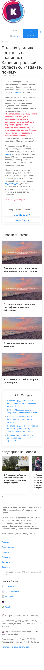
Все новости (30, 33)
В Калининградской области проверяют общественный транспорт (20, 438)
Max (6, 602)
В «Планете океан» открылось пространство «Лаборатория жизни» (21, 419)
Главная (5, 542)
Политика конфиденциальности (16, 647)
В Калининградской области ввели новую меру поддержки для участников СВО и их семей (22, 428)
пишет (8, 154)
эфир (14, 31)
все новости (22, 214)
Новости (5, 552)
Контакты (6, 562)
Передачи (6, 557)
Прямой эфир (8, 547)
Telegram (8, 597)
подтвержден (11, 184)
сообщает (17, 92)
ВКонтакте (9, 586)
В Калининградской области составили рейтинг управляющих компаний (22, 403)
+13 (18, 36)
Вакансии (6, 567)
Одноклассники (11, 591)
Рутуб (7, 607)
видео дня (22, 220)
